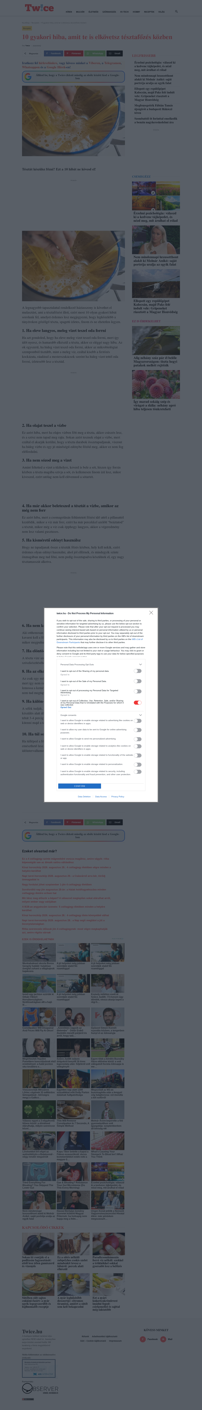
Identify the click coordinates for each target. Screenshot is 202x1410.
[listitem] (101, 664)
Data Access (101, 796)
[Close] (152, 613)
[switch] (138, 671)
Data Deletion (84, 796)
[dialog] (101, 705)
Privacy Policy (117, 796)
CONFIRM (79, 786)
